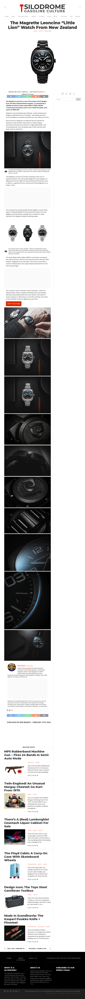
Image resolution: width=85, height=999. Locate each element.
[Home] (42, 8)
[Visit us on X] (66, 93)
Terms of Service (65, 993)
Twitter (59, 958)
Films (49, 16)
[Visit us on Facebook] (63, 93)
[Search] (80, 7)
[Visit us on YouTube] (7, 991)
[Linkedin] (10, 710)
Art (71, 16)
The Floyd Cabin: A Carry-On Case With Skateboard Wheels (25, 857)
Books (77, 16)
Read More (32, 775)
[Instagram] (7, 710)
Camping (41, 926)
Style (41, 31)
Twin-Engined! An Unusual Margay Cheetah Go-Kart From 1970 (24, 787)
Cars (13, 16)
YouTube (67, 958)
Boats (34, 16)
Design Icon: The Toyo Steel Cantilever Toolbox (25, 888)
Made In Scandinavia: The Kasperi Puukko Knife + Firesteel (23, 919)
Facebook (51, 958)
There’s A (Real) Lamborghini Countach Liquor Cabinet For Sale (26, 823)
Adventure (32, 864)
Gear (55, 16)
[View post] (14, 769)
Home (7, 16)
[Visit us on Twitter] (10, 991)
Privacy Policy (51, 993)
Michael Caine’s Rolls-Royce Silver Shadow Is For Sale (40, 948)
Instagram (76, 958)
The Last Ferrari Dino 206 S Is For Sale (16, 948)
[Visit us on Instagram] (70, 93)
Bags (40, 864)
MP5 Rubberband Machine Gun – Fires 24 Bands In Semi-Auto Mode (26, 755)
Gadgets (31, 762)
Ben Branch (40, 92)
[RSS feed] (5, 7)
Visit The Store (13, 304)
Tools (35, 895)
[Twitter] (12, 710)
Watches (48, 31)
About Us (33, 958)
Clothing (64, 16)
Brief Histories (21, 959)
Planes (41, 16)
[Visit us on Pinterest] (13, 991)
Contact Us (76, 993)
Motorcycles (23, 16)
